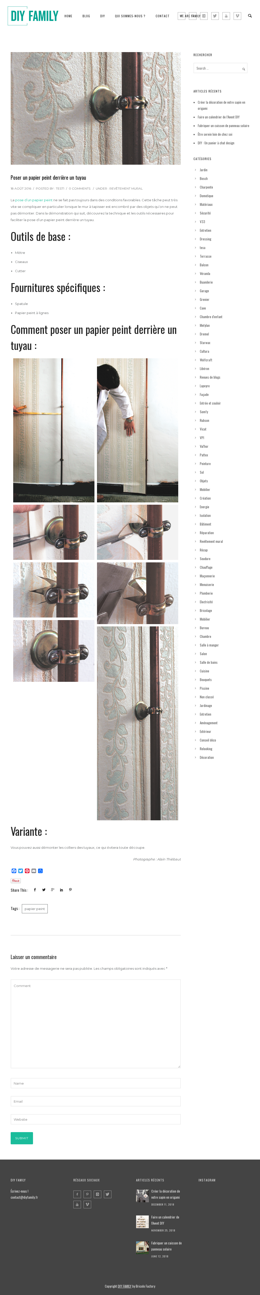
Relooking (206, 748)
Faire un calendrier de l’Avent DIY (219, 116)
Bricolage (206, 610)
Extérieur (205, 731)
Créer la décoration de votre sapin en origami (165, 1194)
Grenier (204, 299)
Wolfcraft (206, 359)
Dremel (204, 333)
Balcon (204, 264)
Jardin (203, 169)
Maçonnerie (207, 575)
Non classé (207, 696)
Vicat (203, 428)
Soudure (205, 558)
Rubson (204, 420)
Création (205, 498)
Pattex (204, 454)
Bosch (204, 178)
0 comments (79, 188)
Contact (163, 16)
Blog (86, 16)
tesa (202, 247)
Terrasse (206, 256)
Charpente (206, 187)
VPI (202, 437)
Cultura (204, 351)
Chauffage (206, 567)
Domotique (206, 195)
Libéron (204, 368)
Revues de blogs (210, 377)
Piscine (204, 688)
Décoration (207, 757)
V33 (202, 221)
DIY (102, 16)
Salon (203, 653)
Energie (204, 506)
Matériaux (206, 204)
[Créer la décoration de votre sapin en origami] (142, 1196)
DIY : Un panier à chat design (216, 142)
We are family (190, 16)
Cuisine (204, 670)
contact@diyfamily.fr (24, 1197)
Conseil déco (208, 740)
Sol (202, 472)
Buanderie (206, 282)
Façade (204, 394)
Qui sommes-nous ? (130, 16)
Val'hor (204, 446)
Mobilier (205, 489)
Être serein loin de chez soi (215, 134)
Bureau (204, 627)
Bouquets (206, 679)
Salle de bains (209, 662)
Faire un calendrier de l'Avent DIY (165, 1220)
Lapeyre (205, 385)
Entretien (205, 230)
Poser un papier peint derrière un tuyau (48, 177)
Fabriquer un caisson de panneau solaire (223, 125)
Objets (204, 480)
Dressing (205, 238)
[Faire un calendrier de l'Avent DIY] (142, 1221)
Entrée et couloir (210, 403)
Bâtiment (205, 524)
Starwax (205, 342)
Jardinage (206, 705)
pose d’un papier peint (34, 200)
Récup (204, 549)
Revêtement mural (126, 188)
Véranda (205, 273)
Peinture (205, 463)
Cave (203, 308)
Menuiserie (207, 584)
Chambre (205, 636)
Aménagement (209, 722)
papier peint (35, 909)
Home (68, 16)
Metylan (205, 325)
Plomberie (206, 593)
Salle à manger (209, 645)
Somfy (204, 411)
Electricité (206, 601)
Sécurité (205, 212)
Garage (204, 290)
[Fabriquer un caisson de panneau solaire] (142, 1247)
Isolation (205, 515)
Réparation (207, 532)
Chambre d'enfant (211, 316)
